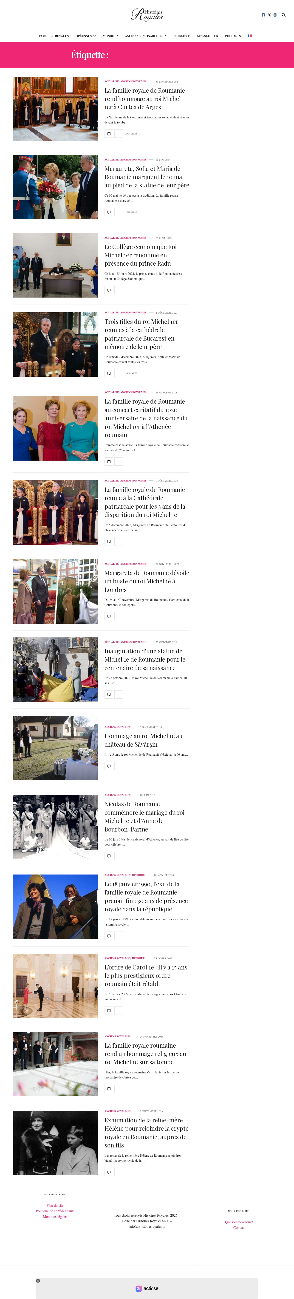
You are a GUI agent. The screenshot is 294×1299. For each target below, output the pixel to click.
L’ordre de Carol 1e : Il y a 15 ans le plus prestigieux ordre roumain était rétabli (146, 975)
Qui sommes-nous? (239, 1221)
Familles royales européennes (65, 36)
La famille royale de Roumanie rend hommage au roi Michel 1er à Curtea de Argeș (145, 98)
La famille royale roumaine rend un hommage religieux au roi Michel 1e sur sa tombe (145, 1053)
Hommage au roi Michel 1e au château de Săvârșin (144, 740)
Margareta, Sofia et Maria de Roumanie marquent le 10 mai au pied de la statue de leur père (147, 176)
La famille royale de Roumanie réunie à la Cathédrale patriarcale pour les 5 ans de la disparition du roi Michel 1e (145, 502)
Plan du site (55, 1205)
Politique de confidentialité (55, 1210)
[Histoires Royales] (147, 15)
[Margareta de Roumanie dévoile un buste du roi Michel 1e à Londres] (55, 591)
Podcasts (233, 36)
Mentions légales (55, 1216)
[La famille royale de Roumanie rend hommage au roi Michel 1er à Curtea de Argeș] (55, 109)
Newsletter (207, 36)
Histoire (138, 875)
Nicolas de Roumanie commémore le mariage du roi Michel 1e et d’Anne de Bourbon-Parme (144, 816)
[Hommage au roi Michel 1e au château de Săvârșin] (55, 748)
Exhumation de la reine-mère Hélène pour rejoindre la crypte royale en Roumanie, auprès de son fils (147, 1132)
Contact (239, 1227)
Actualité (112, 81)
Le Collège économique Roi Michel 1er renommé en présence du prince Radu (141, 255)
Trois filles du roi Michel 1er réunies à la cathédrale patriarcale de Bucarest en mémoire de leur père (141, 333)
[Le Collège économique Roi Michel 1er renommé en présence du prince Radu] (55, 265)
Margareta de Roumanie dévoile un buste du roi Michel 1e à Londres (147, 581)
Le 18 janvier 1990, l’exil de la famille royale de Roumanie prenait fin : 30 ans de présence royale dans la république (146, 896)
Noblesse (182, 36)
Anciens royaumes (133, 81)
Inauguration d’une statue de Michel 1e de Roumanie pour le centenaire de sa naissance (145, 659)
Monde (108, 36)
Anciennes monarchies (144, 36)
